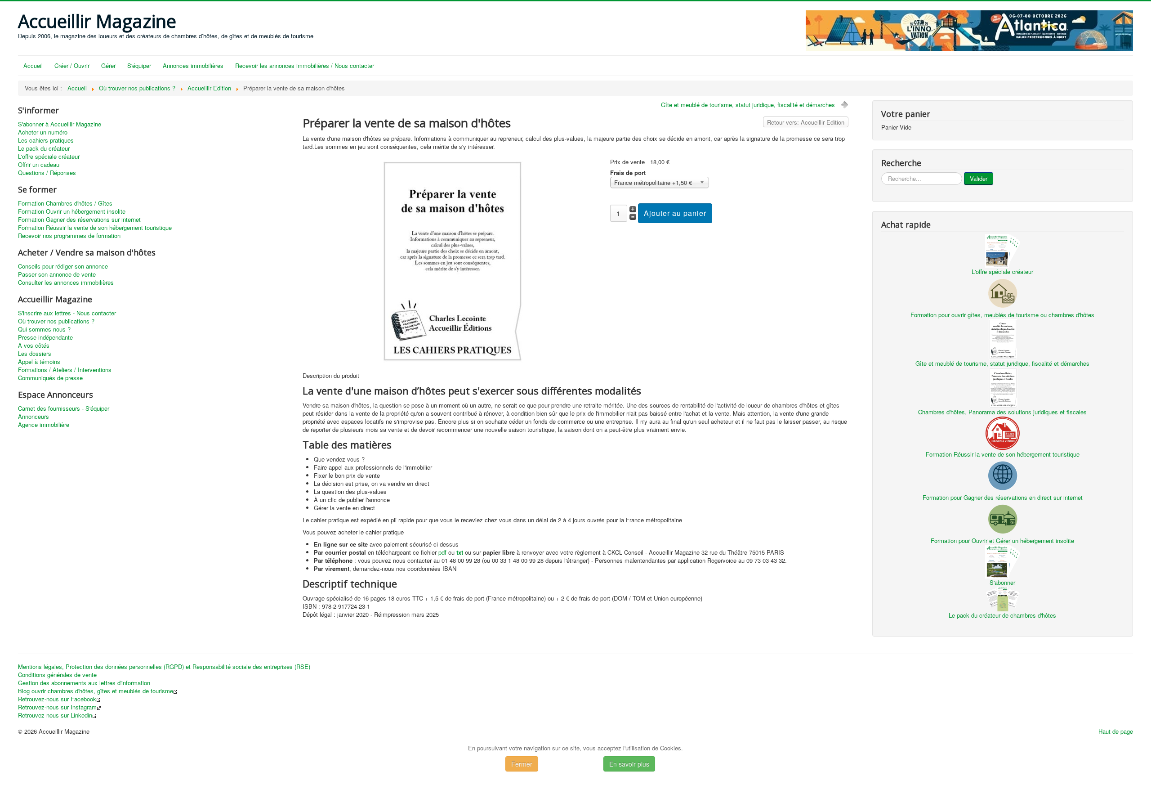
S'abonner (1002, 582)
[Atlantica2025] (969, 29)
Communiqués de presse (50, 378)
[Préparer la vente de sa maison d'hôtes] (452, 260)
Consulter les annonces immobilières (66, 282)
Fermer (521, 763)
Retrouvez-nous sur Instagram (57, 707)
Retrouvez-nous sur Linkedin (55, 715)
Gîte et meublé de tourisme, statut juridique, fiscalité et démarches (748, 104)
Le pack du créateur (44, 148)
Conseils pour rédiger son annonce (63, 266)
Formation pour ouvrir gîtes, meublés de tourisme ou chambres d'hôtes (1002, 314)
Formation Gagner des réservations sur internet (79, 219)
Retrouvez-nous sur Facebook (57, 699)
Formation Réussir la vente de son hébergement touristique (95, 228)
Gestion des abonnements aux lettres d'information (84, 683)
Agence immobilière (43, 425)
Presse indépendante (45, 337)
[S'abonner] (1002, 560)
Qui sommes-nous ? (44, 329)
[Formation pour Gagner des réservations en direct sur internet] (1002, 475)
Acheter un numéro (42, 132)
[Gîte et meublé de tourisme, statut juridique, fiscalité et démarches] (1002, 338)
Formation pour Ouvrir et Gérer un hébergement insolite (1002, 540)
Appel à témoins (39, 362)
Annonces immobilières (193, 65)
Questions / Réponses (47, 173)
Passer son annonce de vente (57, 274)
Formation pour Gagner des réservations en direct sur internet (1003, 497)
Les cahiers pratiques (46, 140)
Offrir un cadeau (38, 165)
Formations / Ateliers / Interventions (65, 370)
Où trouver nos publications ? (56, 321)
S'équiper (139, 65)
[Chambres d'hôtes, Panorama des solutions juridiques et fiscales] (1002, 386)
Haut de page (1115, 731)
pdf (442, 552)
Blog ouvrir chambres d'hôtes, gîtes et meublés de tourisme (95, 691)
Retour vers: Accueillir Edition (805, 122)
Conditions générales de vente (57, 675)
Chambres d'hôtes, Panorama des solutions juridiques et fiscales (1002, 412)
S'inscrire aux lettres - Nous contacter (67, 313)
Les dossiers (34, 354)
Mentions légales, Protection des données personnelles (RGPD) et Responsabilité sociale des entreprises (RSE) (164, 667)
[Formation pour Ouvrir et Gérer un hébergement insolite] (1002, 518)
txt (459, 552)
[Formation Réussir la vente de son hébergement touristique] (1002, 432)
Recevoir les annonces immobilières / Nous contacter (304, 65)
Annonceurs (33, 417)
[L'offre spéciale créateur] (1002, 250)
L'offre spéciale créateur (49, 157)
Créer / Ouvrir (71, 65)
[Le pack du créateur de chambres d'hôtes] (1002, 598)
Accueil (33, 65)
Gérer (108, 65)
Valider (978, 178)
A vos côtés (33, 345)
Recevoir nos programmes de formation (69, 236)
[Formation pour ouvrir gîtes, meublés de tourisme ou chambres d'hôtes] (1002, 292)
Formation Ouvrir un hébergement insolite (71, 211)
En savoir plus (629, 763)
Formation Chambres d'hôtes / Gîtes (65, 203)
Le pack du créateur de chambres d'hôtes (1002, 615)
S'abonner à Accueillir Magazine (59, 124)
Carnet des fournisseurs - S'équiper (63, 408)
